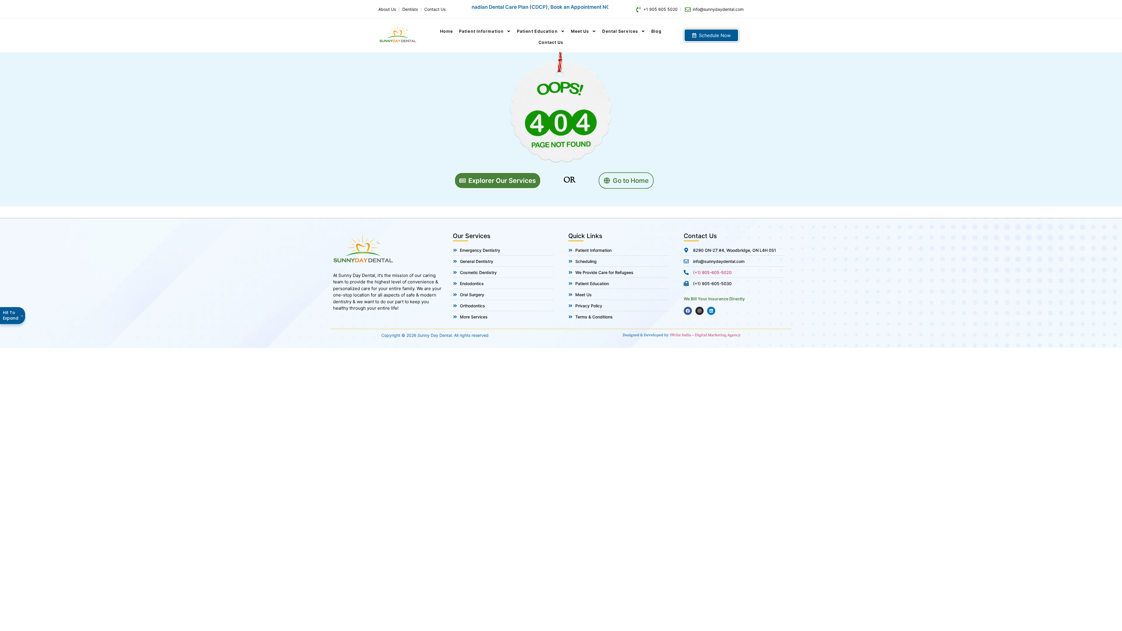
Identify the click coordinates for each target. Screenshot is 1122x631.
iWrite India (680, 334)
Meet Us (580, 31)
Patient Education (537, 31)
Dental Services (620, 31)
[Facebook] (688, 311)
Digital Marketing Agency (718, 334)
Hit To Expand (13, 315)
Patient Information (481, 31)
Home (446, 31)
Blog (656, 31)
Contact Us (551, 42)
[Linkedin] (711, 311)
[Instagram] (699, 311)
